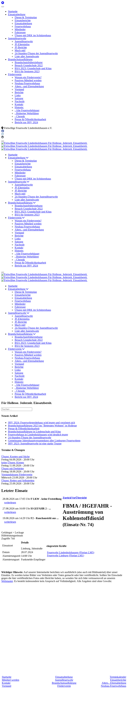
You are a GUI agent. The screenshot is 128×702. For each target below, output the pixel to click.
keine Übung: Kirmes (12, 462)
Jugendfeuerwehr (64, 680)
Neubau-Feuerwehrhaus (113, 686)
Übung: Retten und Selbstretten (17, 480)
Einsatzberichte (118, 680)
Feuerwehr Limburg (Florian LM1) (65, 555)
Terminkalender (118, 677)
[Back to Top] (2, 2)
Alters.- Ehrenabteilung (114, 683)
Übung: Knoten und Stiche (15, 456)
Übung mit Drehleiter (12, 468)
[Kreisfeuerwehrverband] (2, 137)
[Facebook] (2, 131)
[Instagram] (2, 134)
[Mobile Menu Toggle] (2, 6)
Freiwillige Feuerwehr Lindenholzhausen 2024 (45, 697)
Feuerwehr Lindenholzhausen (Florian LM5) (70, 552)
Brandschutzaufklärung (64, 683)
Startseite (6, 677)
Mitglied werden (10, 680)
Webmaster (7, 581)
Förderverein (64, 686)
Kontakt (6, 683)
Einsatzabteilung (64, 677)
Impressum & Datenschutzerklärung (91, 697)
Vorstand (6, 686)
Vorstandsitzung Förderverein (16, 474)
